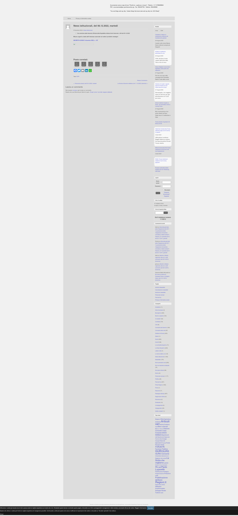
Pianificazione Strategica (162, 471)
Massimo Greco (158, 465)
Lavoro (166, 463)
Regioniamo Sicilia (160, 396)
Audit (156, 426)
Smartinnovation (160, 488)
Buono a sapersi (159, 316)
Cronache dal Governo (161, 327)
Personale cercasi (159, 295)
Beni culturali (163, 426)
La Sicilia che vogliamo (162, 460)
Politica (157, 379)
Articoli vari (162, 422)
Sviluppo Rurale (160, 490)
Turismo (157, 492)
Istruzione (164, 456)
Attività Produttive (165, 424)
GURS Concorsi (162, 453)
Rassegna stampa (159, 393)
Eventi (156, 339)
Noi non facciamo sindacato (162, 365)
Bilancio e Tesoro (159, 428)
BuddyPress (121, 504)
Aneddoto (157, 307)
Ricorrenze (158, 399)
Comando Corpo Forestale (160, 431)
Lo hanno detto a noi (160, 354)
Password (157, 186)
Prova (156, 387)
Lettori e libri (158, 351)
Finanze (164, 443)
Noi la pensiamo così (160, 362)
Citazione (166, 428)
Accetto (150, 508)
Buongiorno (158, 313)
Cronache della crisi (160, 330)
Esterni (157, 336)
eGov (160, 439)
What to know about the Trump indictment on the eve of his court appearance (163, 149)
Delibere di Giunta (159, 333)
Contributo (158, 321)
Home (69, 18)
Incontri (157, 342)
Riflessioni (158, 486)
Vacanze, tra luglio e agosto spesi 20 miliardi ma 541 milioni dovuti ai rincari (162, 85)
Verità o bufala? (159, 411)
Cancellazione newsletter (161, 290)
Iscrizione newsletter (160, 292)
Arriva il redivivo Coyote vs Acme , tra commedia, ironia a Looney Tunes (162, 104)
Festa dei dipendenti (160, 442)
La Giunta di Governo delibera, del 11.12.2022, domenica (133, 83)
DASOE (164, 433)
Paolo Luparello (161, 468)
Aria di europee (159, 310)
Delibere (158, 434)
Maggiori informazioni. (141, 508)
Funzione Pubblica (161, 449)
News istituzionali (88, 30)
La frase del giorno (160, 348)
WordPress (113, 504)
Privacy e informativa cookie (83, 18)
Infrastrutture (158, 456)
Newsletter (158, 359)
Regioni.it (160, 482)
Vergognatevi (158, 408)
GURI (77, 76)
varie (162, 493)
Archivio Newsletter (160, 287)
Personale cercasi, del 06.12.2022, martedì (85, 83)
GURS (165, 451)
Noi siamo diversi (159, 370)
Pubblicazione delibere (161, 478)
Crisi (156, 324)
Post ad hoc (158, 297)
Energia (165, 439)
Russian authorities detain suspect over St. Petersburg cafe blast (162, 169)
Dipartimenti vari (162, 436)
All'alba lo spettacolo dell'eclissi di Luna (160, 52)
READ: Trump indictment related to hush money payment (161, 160)
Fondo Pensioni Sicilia (162, 444)
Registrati (166, 196)
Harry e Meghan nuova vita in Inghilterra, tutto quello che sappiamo (162, 68)
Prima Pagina (158, 385)
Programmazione (159, 473)
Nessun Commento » (142, 80)
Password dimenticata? (166, 193)
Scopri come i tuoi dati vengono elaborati (101, 92)
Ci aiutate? (158, 319)
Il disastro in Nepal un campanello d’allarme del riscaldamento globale (161, 36)
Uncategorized (159, 405)
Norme (157, 373)
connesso (75, 90)
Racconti (157, 390)
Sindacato (157, 402)
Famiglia (157, 441)
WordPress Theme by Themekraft (139, 504)
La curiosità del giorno (161, 345)
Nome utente (157, 182)
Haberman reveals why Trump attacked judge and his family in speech (162, 130)
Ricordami (167, 190)
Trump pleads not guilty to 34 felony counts (162, 122)
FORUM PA (160, 446)
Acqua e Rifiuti (159, 419)
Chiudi (1, 514)
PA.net (158, 467)
